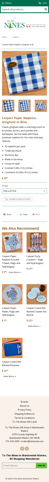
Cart (44, 2)
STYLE (5, 186)
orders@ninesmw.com (32, 441)
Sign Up (41, 465)
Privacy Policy (24, 409)
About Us (24, 405)
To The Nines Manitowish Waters (25, 478)
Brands (24, 401)
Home (4, 37)
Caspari (15, 37)
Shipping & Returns (24, 413)
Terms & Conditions (24, 417)
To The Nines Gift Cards (24, 421)
